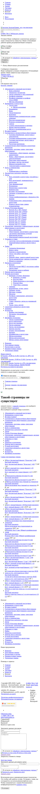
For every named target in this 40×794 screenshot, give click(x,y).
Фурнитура (9, 451)
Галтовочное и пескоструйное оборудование (20, 418)
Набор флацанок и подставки (23, 281)
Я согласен (5, 788)
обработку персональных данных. (25, 58)
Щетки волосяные (19, 107)
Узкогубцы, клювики (20, 285)
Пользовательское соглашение (11, 699)
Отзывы (8, 4)
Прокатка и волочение (13, 442)
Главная (7, 2)
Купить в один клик (24, 753)
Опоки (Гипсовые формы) (14, 433)
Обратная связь (6, 714)
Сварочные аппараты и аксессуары (17, 448)
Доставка (8, 8)
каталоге (16, 408)
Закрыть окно (5, 74)
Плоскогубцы (18, 283)
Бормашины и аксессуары (14, 415)
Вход (6, 17)
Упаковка (8, 450)
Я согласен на (20, 58)
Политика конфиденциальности (12, 697)
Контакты (8, 13)
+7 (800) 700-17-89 (7, 715)
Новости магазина (9, 376)
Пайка (7, 440)
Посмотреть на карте (8, 694)
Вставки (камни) (11, 417)
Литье (7, 431)
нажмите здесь (21, 784)
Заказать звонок (18, 33)
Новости (8, 10)
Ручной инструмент (12, 446)
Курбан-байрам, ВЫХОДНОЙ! (19, 365)
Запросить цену (19, 772)
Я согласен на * (20, 751)
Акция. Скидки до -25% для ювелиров (22, 363)
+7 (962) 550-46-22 (7, 76)
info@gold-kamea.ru (7, 717)
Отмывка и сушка (11, 439)
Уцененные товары (11, 350)
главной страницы (19, 406)
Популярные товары (12, 345)
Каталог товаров (6, 85)
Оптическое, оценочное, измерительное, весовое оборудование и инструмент (22, 436)
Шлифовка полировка (12, 453)
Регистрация (9, 19)
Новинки (8, 343)
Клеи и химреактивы (12, 428)
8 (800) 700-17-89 (7, 33)
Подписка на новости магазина (12, 367)
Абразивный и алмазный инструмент (18, 413)
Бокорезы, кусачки (19, 277)
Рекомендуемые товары (13, 349)
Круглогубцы (18, 279)
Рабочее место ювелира (13, 444)
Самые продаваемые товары (11, 457)
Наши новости (6, 354)
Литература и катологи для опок (16, 429)
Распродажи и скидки (12, 347)
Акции (7, 6)
